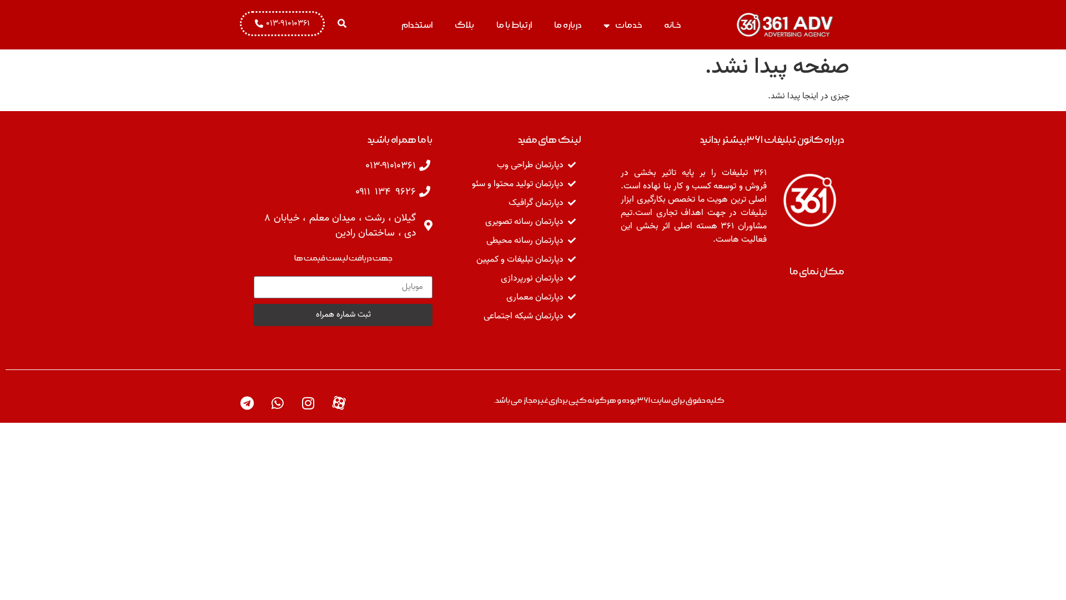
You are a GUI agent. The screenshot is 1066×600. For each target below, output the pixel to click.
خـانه (672, 25)
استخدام (417, 25)
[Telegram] (247, 403)
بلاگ (464, 25)
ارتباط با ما (514, 25)
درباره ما (567, 25)
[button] (342, 23)
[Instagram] (308, 403)
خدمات (628, 25)
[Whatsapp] (277, 403)
